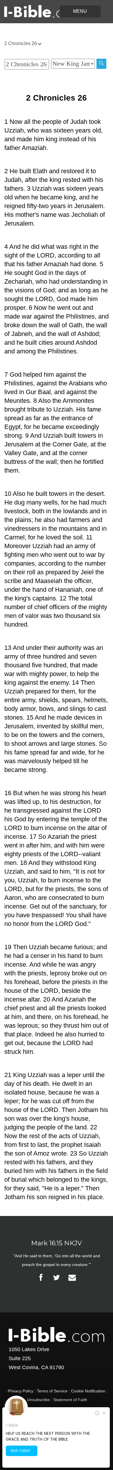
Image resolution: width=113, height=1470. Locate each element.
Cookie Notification (88, 1391)
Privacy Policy (20, 1391)
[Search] (101, 64)
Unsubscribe (38, 1399)
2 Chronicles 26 (21, 43)
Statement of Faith (70, 1399)
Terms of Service (52, 1391)
